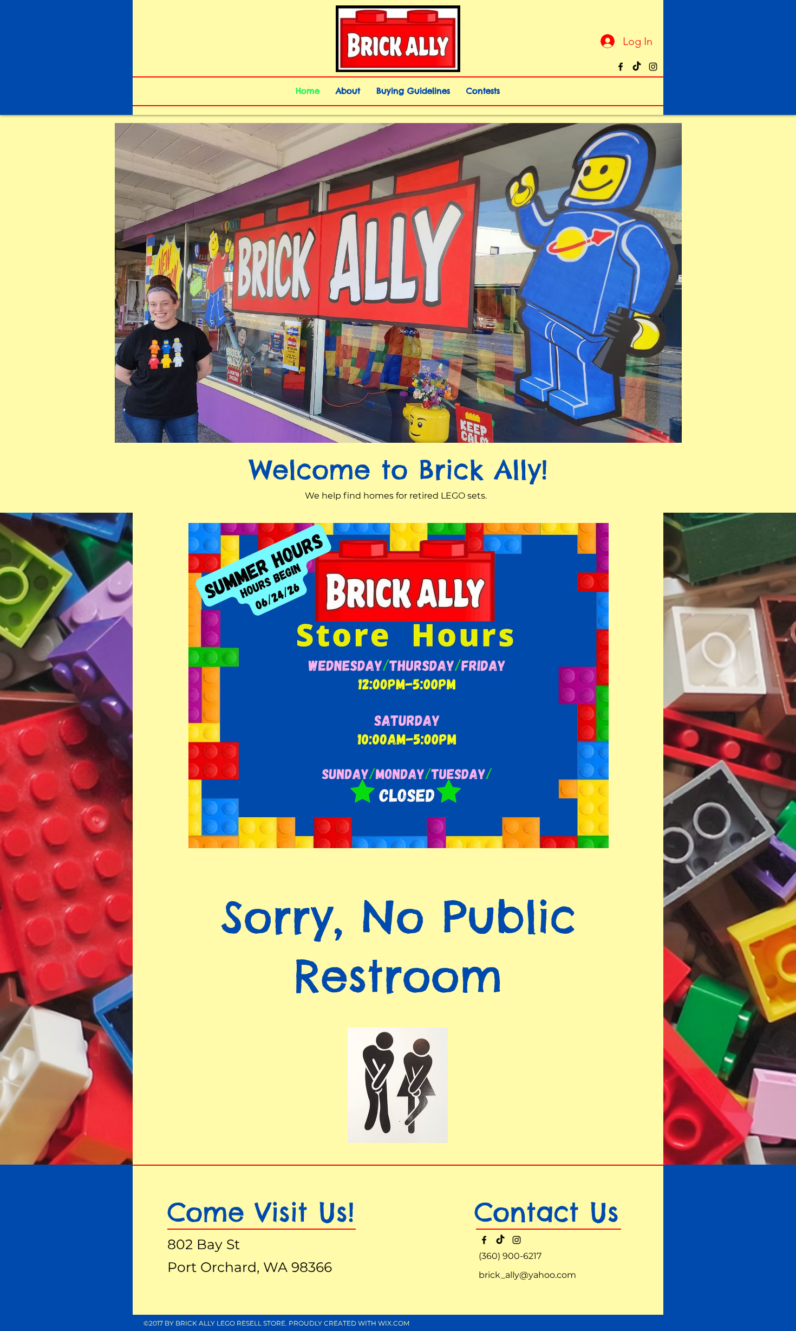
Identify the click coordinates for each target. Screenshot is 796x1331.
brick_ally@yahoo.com (527, 1275)
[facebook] (620, 66)
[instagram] (653, 66)
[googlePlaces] (636, 66)
